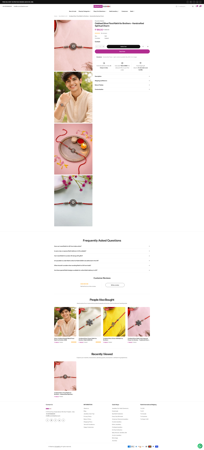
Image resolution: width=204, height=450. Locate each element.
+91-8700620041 (50, 414)
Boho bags (115, 438)
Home (55, 16)
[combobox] (182, 6)
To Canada (143, 414)
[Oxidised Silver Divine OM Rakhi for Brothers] (114, 322)
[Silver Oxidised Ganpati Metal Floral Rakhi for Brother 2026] (65, 322)
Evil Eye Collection (117, 430)
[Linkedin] (197, 2)
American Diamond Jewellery (120, 419)
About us (86, 408)
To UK (142, 411)
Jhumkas (114, 440)
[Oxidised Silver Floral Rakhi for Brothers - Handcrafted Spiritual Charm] (65, 376)
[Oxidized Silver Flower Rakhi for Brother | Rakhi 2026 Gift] (90, 322)
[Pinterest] (194, 2)
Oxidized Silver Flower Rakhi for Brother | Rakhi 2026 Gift (88, 339)
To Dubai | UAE (144, 419)
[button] (97, 33)
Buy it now (122, 51)
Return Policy (87, 419)
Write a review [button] (115, 285)
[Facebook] (187, 2)
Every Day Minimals (117, 416)
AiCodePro (57, 446)
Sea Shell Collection (117, 414)
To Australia (143, 416)
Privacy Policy (87, 416)
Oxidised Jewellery (117, 427)
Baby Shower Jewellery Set (119, 432)
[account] (193, 6)
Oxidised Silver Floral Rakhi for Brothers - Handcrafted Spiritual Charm (63, 393)
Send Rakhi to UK (63, 16)
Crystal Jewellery (116, 422)
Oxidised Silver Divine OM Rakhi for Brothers (113, 339)
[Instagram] (191, 2)
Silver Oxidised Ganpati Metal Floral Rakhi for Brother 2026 (64, 339)
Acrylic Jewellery (116, 435)
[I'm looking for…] (176, 6)
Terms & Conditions (89, 424)
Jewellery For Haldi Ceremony (120, 408)
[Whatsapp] (200, 2)
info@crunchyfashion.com (53, 416)
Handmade (115, 411)
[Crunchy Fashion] (102, 6)
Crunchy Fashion (99, 21)
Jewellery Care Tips (89, 414)
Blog (85, 411)
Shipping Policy (88, 422)
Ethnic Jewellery (116, 424)
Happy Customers (89, 427)
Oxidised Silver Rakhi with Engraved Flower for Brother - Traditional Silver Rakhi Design (138, 339)
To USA (142, 408)
